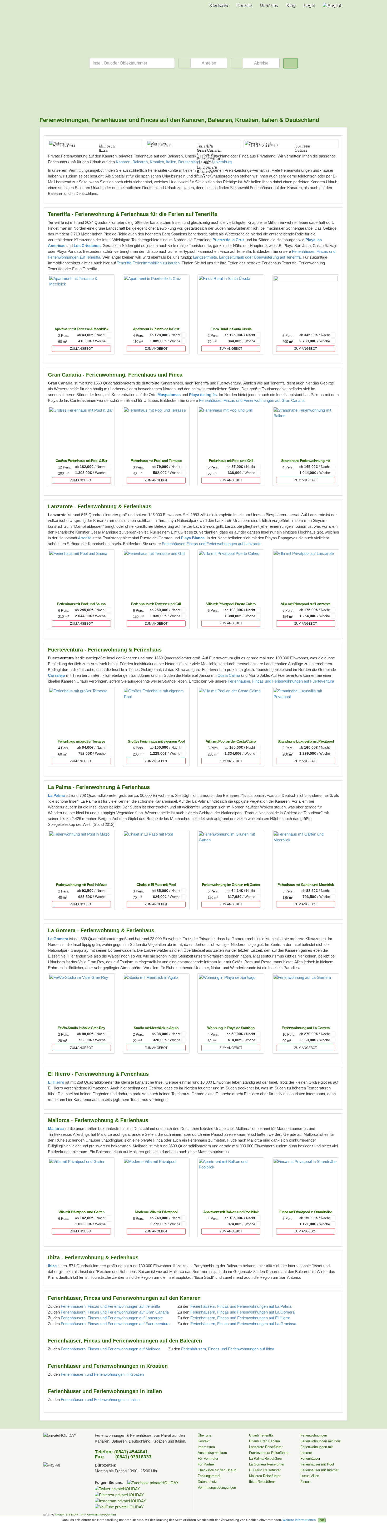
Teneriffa (204, 146)
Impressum (206, 1447)
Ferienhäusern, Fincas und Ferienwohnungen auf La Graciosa (243, 1323)
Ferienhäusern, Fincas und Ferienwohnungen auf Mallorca (110, 1349)
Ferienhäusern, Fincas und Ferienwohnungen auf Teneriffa (110, 1306)
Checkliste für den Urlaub (217, 1470)
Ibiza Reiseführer (262, 1482)
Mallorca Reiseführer (264, 1476)
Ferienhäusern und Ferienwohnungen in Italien (100, 1399)
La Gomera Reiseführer (266, 1464)
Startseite (218, 5)
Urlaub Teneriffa (261, 1435)
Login (309, 5)
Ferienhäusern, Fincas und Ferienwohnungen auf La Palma (240, 1306)
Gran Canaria (208, 150)
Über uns (269, 5)
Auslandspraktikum (212, 1453)
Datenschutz (207, 1482)
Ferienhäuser (310, 1458)
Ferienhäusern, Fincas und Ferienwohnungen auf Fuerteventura (115, 1323)
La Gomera (206, 167)
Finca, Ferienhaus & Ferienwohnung (60, 11)
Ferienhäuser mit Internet (319, 1470)
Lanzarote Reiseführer (265, 1447)
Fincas (305, 1482)
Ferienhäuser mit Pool (317, 1464)
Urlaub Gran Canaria (264, 1441)
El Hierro (204, 171)
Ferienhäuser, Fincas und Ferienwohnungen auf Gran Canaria (252, 400)
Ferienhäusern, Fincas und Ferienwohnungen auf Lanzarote (112, 1318)
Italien (171, 162)
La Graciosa (207, 175)
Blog (290, 5)
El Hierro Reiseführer (265, 1470)
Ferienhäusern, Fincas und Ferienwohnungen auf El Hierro (240, 1318)
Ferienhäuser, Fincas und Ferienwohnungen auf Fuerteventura (281, 681)
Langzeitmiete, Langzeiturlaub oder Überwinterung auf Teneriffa (247, 257)
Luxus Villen (309, 1476)
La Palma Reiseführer (265, 1458)
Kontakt (244, 5)
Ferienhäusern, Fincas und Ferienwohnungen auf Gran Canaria (115, 1312)
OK (322, 1520)
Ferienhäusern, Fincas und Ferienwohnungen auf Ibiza (227, 1349)
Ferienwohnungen (313, 1435)
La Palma (204, 163)
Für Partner (206, 1464)
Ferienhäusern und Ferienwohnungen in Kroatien (102, 1374)
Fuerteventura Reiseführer (269, 1453)
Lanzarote (205, 154)
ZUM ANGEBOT (81, 349)
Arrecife (84, 538)
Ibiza (102, 150)
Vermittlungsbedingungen (217, 1487)
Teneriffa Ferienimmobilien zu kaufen (148, 263)
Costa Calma (228, 675)
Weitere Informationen (299, 1520)
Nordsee (302, 146)
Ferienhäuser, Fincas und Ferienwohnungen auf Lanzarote (211, 543)
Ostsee (300, 150)
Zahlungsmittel (209, 1476)
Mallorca (106, 146)
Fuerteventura (209, 158)
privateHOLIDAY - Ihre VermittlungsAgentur (85, 1515)
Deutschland (189, 162)
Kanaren (123, 162)
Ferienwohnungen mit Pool (320, 1441)
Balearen (140, 162)
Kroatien (157, 162)
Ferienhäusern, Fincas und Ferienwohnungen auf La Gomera (242, 1312)
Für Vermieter (208, 1458)
